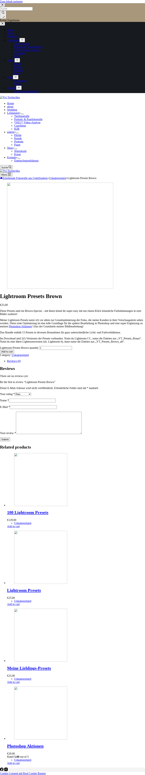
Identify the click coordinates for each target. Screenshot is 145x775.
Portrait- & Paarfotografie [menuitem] (28, 46)
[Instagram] (6, 770)
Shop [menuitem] (10, 77)
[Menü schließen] (2, 24)
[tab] (76, 361)
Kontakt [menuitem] (11, 87)
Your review (8, 433)
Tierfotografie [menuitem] (21, 43)
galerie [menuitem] (10, 60)
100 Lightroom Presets (27, 512)
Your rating (7, 394)
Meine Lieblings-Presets (29, 668)
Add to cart (7, 351)
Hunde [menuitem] (18, 67)
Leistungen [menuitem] (13, 40)
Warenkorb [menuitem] (20, 80)
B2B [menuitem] (16, 56)
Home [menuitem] (10, 29)
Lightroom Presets (24, 590)
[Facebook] (2, 770)
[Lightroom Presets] (40, 582)
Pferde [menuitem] (17, 63)
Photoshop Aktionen (20, 326)
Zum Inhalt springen (11, 1)
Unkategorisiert (20, 355)
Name (4, 400)
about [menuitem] (10, 33)
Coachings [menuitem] (20, 53)
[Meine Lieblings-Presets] (40, 660)
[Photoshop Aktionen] (40, 738)
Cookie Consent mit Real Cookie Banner (23, 773)
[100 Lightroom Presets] (40, 505)
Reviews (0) (14, 361)
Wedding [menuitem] (12, 36)
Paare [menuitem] (17, 73)
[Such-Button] (3, 15)
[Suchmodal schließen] (2, 5)
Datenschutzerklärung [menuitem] (26, 91)
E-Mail (5, 406)
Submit (5, 439)
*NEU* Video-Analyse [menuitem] (27, 50)
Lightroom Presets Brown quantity (19, 347)
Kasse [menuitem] (17, 83)
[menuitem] (22, 40)
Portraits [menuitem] (18, 70)
